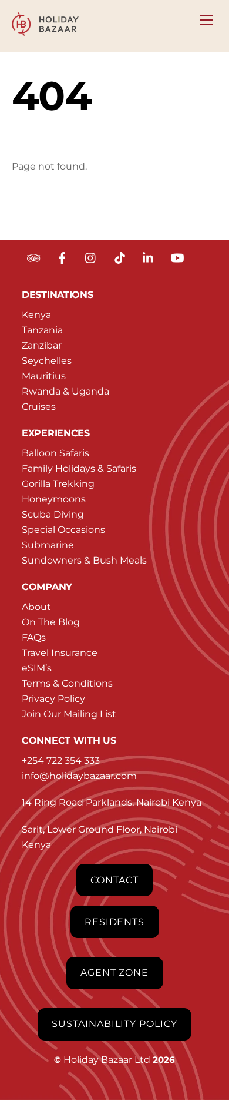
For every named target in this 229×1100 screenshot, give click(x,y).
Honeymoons (54, 499)
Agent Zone (114, 972)
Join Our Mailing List (69, 714)
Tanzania (42, 330)
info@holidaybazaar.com (79, 775)
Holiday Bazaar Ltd (106, 1059)
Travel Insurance (59, 652)
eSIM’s (37, 668)
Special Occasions (63, 529)
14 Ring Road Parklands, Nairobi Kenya (111, 802)
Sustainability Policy (114, 1023)
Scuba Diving (53, 514)
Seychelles (47, 360)
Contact (114, 880)
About (36, 606)
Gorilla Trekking (58, 483)
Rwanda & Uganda (65, 391)
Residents (115, 921)
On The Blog (51, 622)
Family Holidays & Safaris (79, 468)
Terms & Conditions (67, 683)
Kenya (36, 314)
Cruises (39, 406)
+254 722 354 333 (61, 760)
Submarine (48, 545)
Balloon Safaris (55, 453)
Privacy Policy (53, 698)
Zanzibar (42, 345)
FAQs (34, 637)
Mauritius (44, 376)
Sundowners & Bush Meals (84, 560)
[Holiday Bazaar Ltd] (46, 30)
